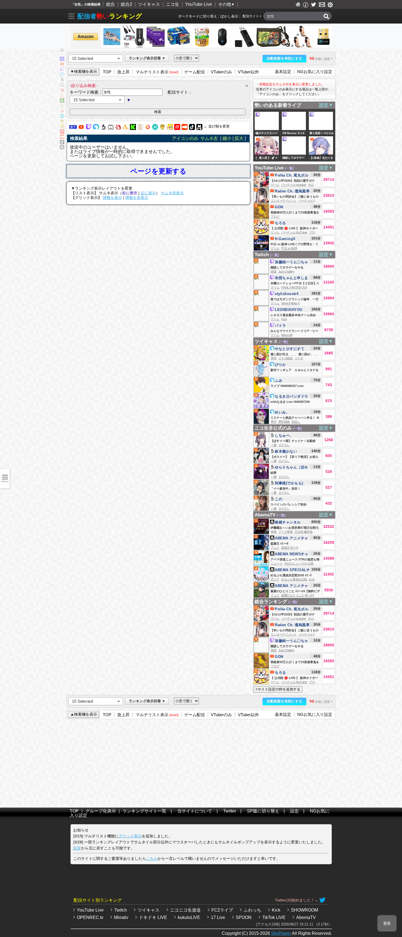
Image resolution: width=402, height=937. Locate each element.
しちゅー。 (284, 435)
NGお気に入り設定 (314, 71)
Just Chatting (286, 271)
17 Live (218, 917)
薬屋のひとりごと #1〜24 (297, 595)
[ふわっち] (126, 128)
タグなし (284, 445)
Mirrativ (121, 917)
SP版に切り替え (263, 811)
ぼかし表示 (229, 16)
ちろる (280, 223)
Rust (284, 319)
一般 (273, 445)
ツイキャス (149, 4)
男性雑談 (284, 421)
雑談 (273, 271)
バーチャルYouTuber (311, 200)
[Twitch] (89, 128)
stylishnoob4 (286, 294)
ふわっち (252, 910)
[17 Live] (177, 128)
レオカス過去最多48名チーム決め (293, 315)
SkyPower (281, 933)
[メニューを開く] (71, 17)
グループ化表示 (100, 811)
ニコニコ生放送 (185, 910)
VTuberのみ (221, 72)
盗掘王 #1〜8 (279, 543)
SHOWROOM (304, 910)
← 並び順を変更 (217, 126)
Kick (276, 910)
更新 (387, 923)
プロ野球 (315, 232)
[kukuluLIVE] (170, 128)
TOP (107, 72)
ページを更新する (158, 171)
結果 (273, 472)
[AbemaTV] (199, 128)
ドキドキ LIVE (153, 917)
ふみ (278, 380)
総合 (110, 4)
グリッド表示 (130, 836)
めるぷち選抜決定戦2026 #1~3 (290, 575)
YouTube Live (198, 4)
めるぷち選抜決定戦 (294, 579)
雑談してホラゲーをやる (287, 267)
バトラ (280, 325)
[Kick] (133, 128)
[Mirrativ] (155, 128)
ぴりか (280, 365)
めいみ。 (282, 412)
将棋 (273, 531)
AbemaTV (265, 514)
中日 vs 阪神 (289, 248)
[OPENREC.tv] (148, 128)
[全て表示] (62, 59)
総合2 (126, 4)
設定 (294, 811)
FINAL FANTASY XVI (294, 287)
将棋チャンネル (288, 522)
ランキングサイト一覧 (144, 811)
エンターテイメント (284, 200)
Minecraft (286, 335)
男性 (273, 358)
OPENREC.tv (90, 917)
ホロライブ (315, 184)
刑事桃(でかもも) (289, 483)
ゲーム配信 (194, 72)
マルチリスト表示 (152, 72)
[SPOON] (185, 128)
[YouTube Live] (81, 128)
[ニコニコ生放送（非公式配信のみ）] (111, 128)
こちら (152, 858)
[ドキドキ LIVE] (162, 128)
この (278, 499)
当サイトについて (194, 811)
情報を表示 (112, 197)
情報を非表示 (136, 197)
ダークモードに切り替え (197, 16)
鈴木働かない (286, 451)
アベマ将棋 (285, 531)
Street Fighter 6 (290, 303)
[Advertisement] (201, 762)
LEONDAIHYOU (288, 310)
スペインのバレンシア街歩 (288, 504)
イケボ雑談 (285, 358)
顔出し (296, 421)
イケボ (299, 358)
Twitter (229, 811)
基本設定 (283, 71)
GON (279, 207)
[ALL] (73, 128)
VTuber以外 (248, 72)
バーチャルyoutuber (293, 184)
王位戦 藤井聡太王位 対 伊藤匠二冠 (317, 531)
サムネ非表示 (172, 193)
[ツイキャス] (96, 128)
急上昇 (123, 72)
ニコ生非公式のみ (273, 428)
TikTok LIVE (274, 917)
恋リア (275, 579)
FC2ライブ (222, 910)
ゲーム (275, 184)
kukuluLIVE (189, 917)
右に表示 (129, 193)
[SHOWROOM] (140, 128)
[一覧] (289, 168)
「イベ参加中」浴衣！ (285, 488)
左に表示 (148, 193)
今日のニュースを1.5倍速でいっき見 (307, 563)
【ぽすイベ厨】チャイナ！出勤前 (293, 441)
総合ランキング (271, 601)
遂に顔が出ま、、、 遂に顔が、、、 (294, 354)
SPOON (244, 917)
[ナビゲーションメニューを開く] (62, 50)
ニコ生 (172, 4)
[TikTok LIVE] (192, 128)
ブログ (275, 216)
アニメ (275, 547)
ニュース (276, 563)
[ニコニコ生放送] (103, 128)
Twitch (262, 254)
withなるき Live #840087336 (290, 401)
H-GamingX (285, 239)
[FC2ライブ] (118, 128)
